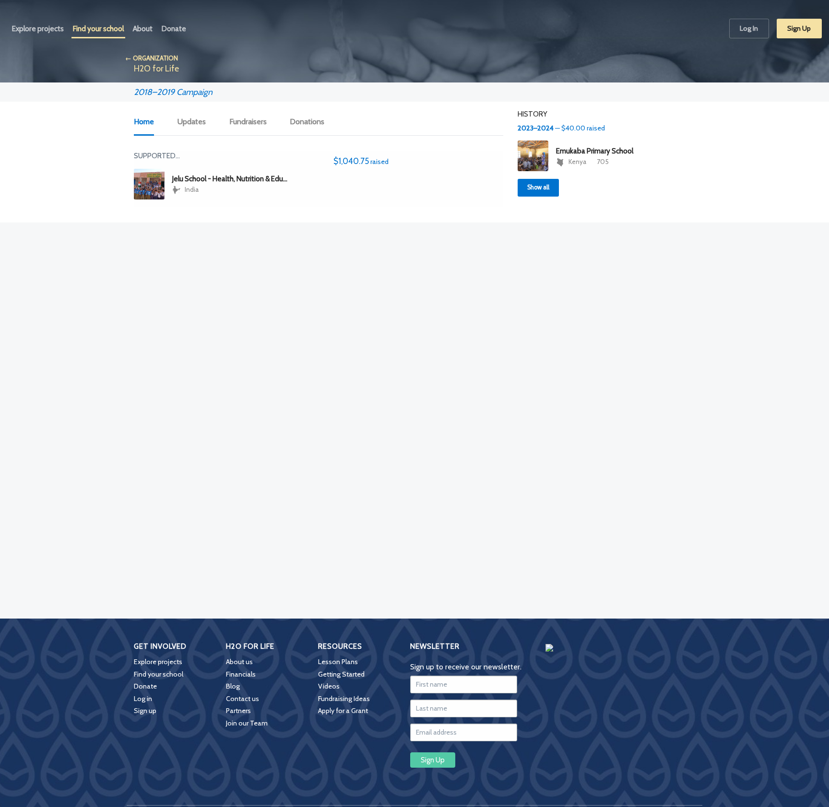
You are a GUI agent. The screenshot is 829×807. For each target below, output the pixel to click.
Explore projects (158, 661)
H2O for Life (156, 68)
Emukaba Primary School (594, 151)
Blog (233, 686)
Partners (238, 710)
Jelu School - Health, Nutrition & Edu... (229, 179)
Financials (241, 674)
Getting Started (341, 674)
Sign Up (799, 28)
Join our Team (247, 723)
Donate (145, 686)
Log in (143, 698)
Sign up (145, 710)
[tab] (149, 122)
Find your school (158, 674)
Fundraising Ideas (344, 698)
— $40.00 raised (561, 128)
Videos (329, 686)
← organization (151, 58)
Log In (749, 28)
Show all (538, 187)
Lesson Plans (338, 661)
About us (239, 661)
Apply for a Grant (343, 710)
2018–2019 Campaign (173, 92)
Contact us (242, 698)
